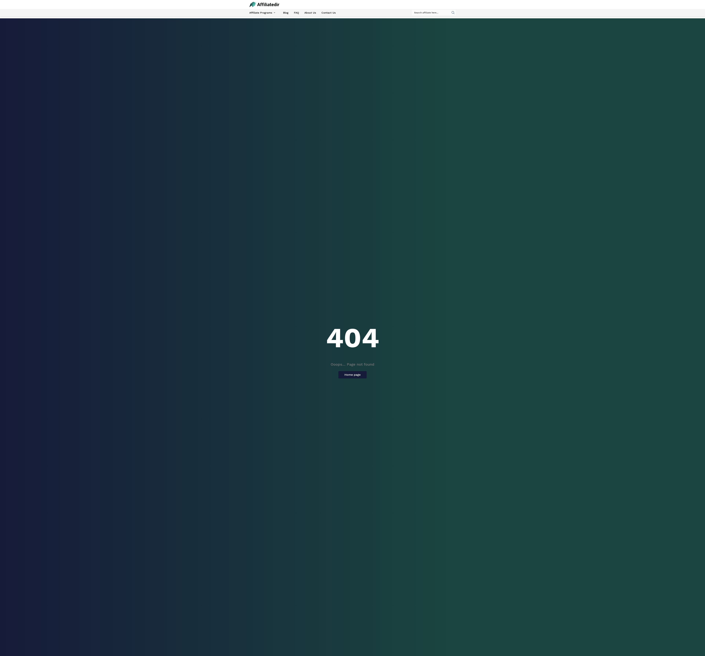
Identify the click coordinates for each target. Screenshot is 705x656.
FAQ (296, 12)
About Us (310, 12)
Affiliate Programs (260, 12)
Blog (285, 12)
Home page (352, 374)
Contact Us (328, 12)
